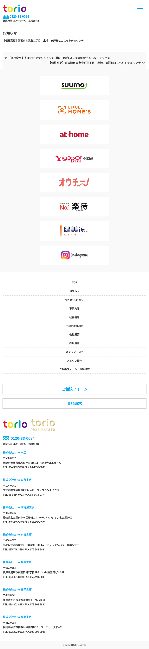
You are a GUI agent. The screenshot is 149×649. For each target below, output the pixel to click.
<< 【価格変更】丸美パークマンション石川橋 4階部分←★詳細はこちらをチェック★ (57, 57)
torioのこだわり (74, 299)
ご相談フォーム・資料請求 (74, 369)
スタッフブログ (74, 351)
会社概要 (74, 334)
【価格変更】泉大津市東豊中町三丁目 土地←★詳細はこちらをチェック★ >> (97, 62)
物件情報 (74, 317)
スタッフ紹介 (74, 360)
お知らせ (74, 291)
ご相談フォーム (74, 389)
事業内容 (74, 308)
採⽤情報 (74, 343)
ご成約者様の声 (74, 325)
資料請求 (74, 403)
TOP (74, 282)
